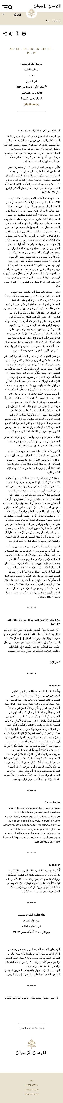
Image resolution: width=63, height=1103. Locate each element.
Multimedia (31, 104)
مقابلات (55, 20)
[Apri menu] (4, 7)
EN (24, 49)
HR (44, 49)
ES (31, 49)
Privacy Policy (31, 1094)
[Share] (5, 34)
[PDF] (17, 33)
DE (18, 49)
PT (35, 53)
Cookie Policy (31, 1090)
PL (28, 53)
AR (11, 49)
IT (50, 49)
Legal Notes (32, 1085)
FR (37, 49)
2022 (48, 20)
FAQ (31, 1081)
